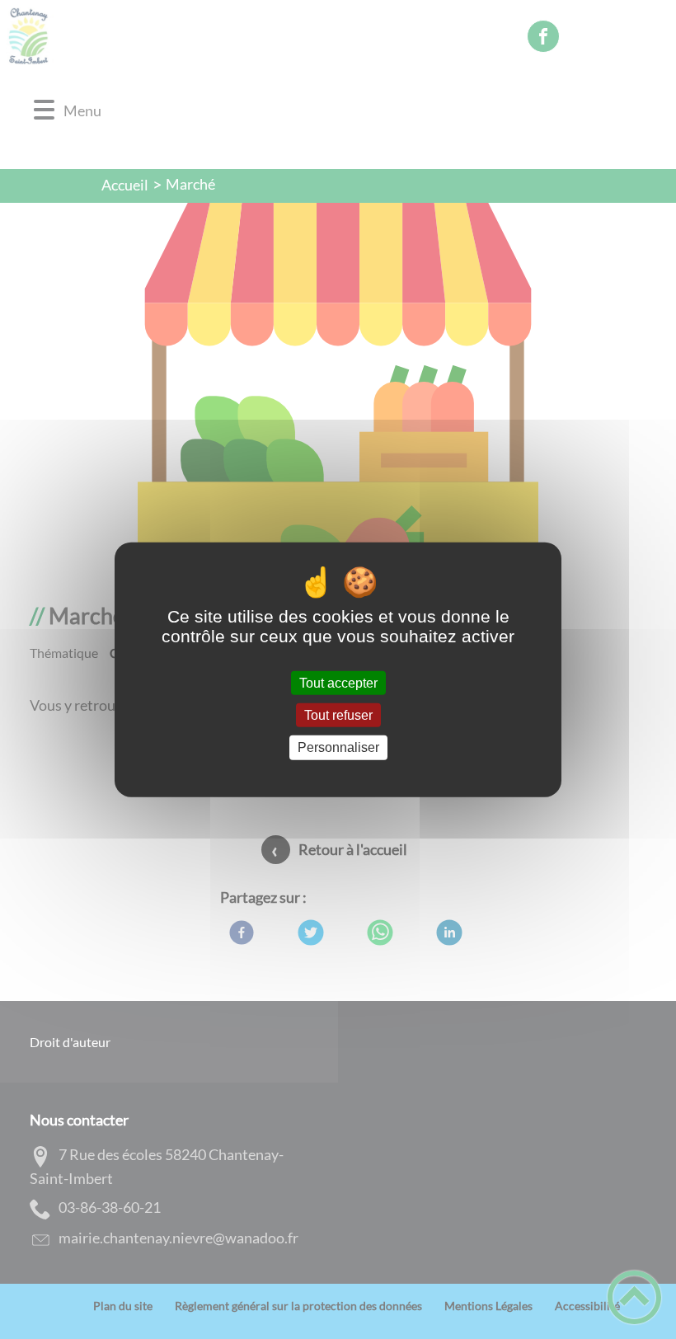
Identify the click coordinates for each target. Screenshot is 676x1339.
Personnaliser (338, 747)
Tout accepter (338, 683)
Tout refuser (338, 715)
